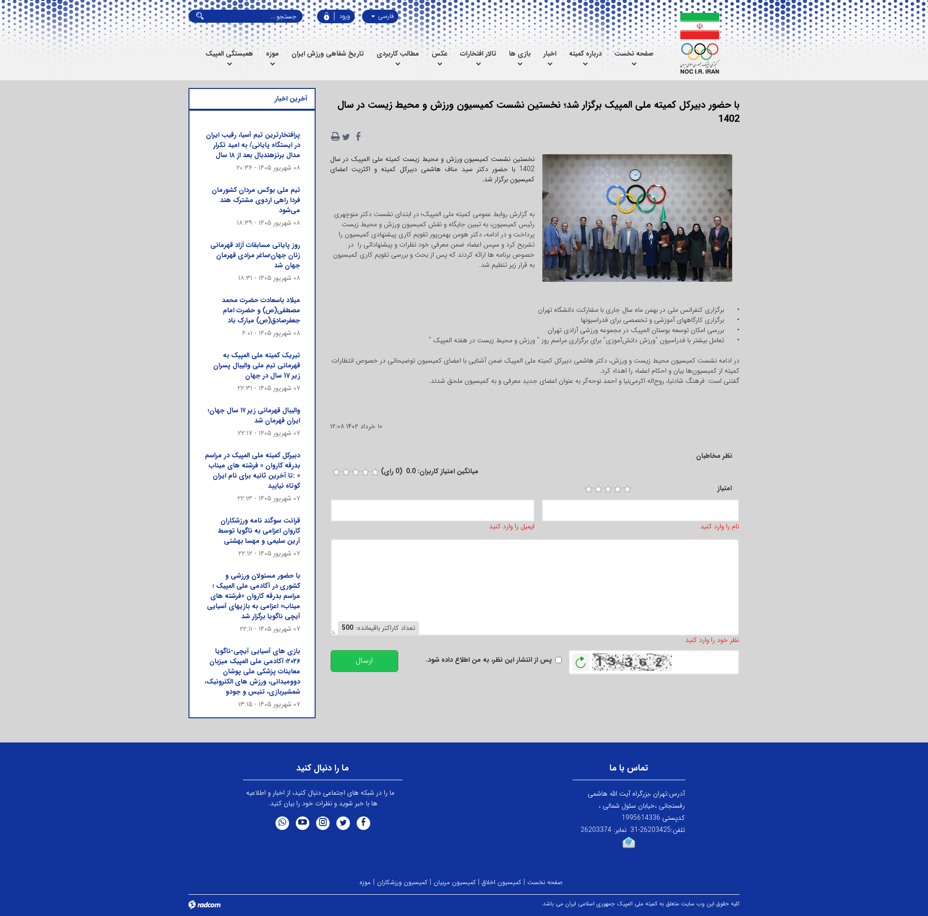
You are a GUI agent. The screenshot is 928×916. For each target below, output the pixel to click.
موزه (365, 882)
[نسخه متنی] (335, 136)
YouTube (302, 823)
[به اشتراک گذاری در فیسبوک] (358, 136)
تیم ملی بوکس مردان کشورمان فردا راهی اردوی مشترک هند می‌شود (256, 200)
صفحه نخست (545, 882)
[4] (617, 489)
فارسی (384, 16)
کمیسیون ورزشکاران (402, 882)
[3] (608, 489)
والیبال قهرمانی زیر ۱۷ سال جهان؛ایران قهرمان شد (254, 415)
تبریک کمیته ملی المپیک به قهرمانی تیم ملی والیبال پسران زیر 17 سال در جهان (256, 365)
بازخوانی (581, 660)
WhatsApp (282, 823)
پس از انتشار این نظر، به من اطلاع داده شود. (489, 660)
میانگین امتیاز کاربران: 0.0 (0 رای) (429, 471)
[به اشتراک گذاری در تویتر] (346, 136)
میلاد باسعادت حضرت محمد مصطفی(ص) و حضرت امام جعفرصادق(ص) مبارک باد (261, 310)
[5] (627, 489)
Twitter (343, 823)
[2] (598, 489)
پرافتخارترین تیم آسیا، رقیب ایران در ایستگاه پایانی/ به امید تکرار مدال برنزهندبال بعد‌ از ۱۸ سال (253, 145)
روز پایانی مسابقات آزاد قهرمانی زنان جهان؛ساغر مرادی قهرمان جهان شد (255, 255)
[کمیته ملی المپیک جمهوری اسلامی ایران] (700, 43)
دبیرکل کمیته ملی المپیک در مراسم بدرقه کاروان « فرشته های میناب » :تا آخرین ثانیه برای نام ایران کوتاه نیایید (252, 470)
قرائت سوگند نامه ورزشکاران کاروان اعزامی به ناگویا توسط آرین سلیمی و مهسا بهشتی (259, 530)
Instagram (323, 823)
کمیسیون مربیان (455, 882)
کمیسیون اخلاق (501, 882)
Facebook (363, 823)
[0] (336, 472)
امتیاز (724, 488)
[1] (588, 489)
